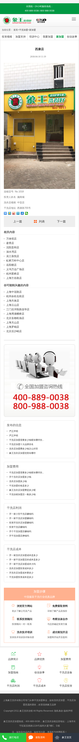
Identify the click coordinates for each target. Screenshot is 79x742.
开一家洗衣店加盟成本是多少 (23, 555)
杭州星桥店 (12, 273)
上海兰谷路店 (14, 278)
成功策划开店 (60, 632)
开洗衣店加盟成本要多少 (21, 572)
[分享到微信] (26, 213)
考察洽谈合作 (60, 619)
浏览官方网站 (24, 605)
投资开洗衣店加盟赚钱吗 (21, 522)
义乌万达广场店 (15, 269)
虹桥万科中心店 (15, 260)
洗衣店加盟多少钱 (18, 481)
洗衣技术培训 (24, 632)
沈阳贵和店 (12, 247)
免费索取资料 (60, 605)
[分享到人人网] (22, 213)
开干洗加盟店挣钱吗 (19, 536)
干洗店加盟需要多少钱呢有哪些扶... (26, 440)
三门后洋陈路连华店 (17, 309)
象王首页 (66, 737)
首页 (15, 30)
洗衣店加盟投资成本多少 (21, 568)
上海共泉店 (12, 300)
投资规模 (7, 36)
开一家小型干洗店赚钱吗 (21, 514)
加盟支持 (20, 36)
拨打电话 (14, 737)
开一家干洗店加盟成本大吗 (22, 564)
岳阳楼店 (11, 264)
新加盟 (32, 30)
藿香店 (10, 243)
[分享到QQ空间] (9, 213)
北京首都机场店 (15, 318)
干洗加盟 (23, 30)
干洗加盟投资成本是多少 (21, 577)
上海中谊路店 (14, 291)
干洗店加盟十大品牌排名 (21, 444)
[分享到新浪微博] (13, 213)
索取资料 (40, 737)
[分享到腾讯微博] (18, 213)
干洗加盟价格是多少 (19, 485)
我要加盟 (48, 36)
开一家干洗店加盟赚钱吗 (21, 518)
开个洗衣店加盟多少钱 (20, 477)
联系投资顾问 (24, 619)
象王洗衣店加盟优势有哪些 (22, 453)
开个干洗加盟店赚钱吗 (20, 531)
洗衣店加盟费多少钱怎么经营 (23, 448)
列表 (42, 221)
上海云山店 (12, 305)
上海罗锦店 (12, 326)
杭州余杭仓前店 (15, 296)
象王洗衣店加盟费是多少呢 (22, 490)
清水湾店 (11, 251)
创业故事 (72, 36)
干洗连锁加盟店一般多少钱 (22, 494)
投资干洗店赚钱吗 (18, 527)
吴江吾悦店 (12, 256)
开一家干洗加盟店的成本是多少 (24, 559)
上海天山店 (12, 322)
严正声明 (13, 431)
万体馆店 (11, 238)
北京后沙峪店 (14, 331)
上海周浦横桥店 (15, 313)
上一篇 (17, 221)
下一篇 (61, 221)
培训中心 (34, 36)
